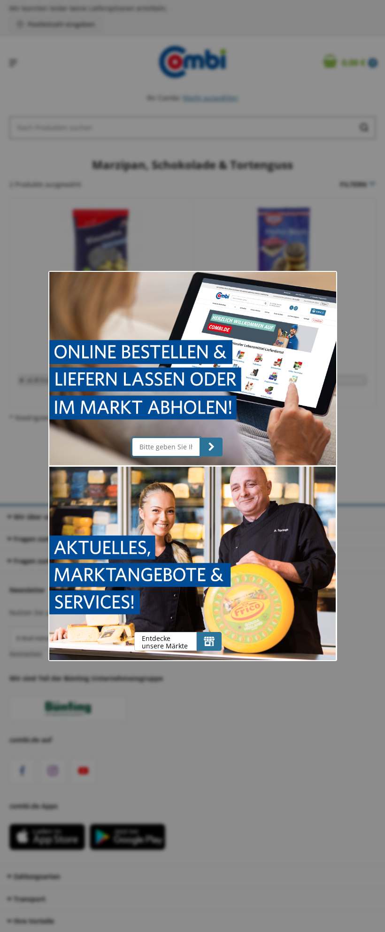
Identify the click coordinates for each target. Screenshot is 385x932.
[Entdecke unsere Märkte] (209, 641)
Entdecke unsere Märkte (165, 642)
